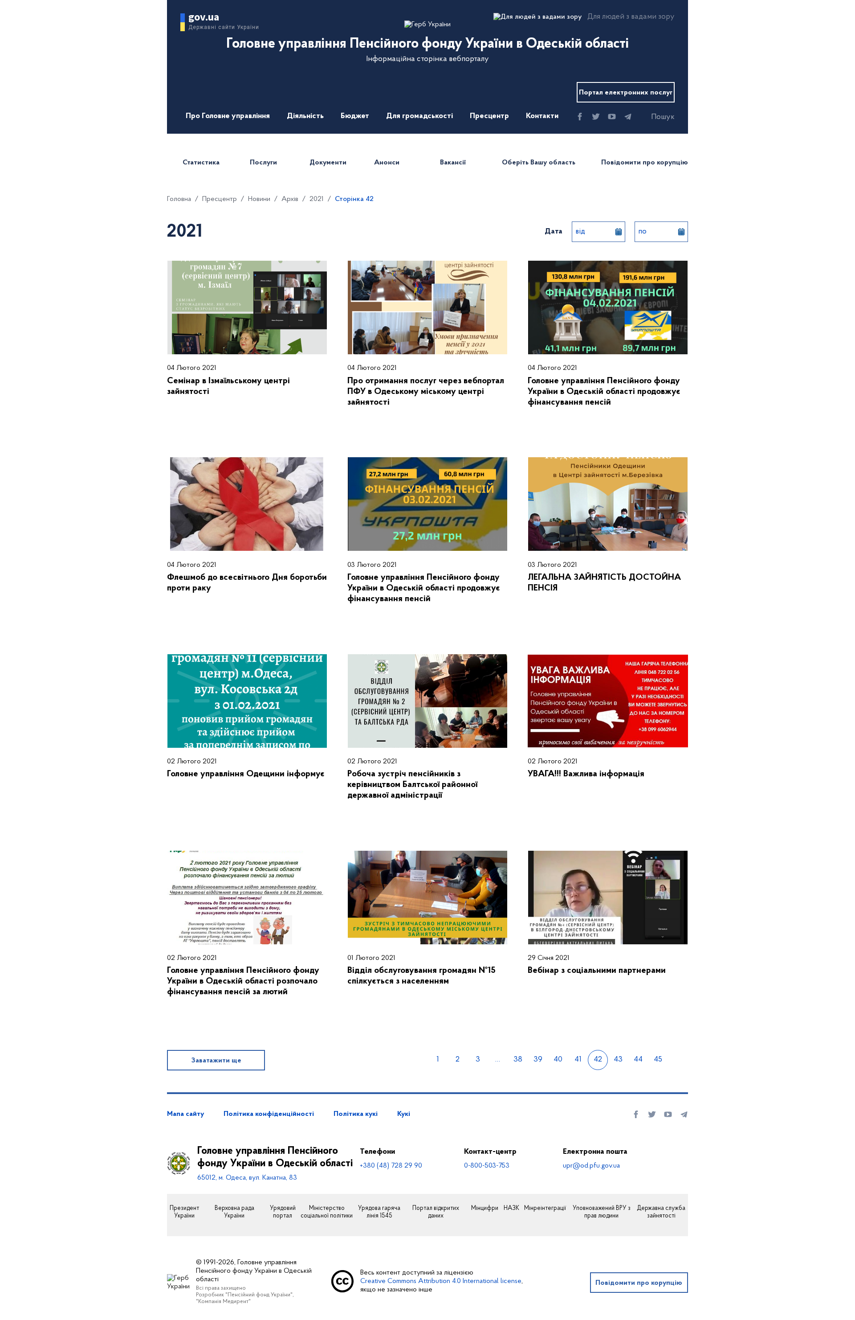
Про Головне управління (228, 116)
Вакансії (453, 162)
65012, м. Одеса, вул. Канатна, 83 (247, 1177)
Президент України (184, 1212)
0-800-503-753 (486, 1165)
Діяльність (305, 116)
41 (578, 1060)
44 (638, 1060)
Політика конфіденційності (269, 1114)
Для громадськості (419, 116)
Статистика (201, 162)
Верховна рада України (234, 1212)
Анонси (386, 162)
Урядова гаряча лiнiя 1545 (379, 1212)
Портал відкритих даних (435, 1212)
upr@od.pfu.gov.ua (591, 1165)
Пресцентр (489, 116)
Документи (327, 162)
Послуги (263, 162)
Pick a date (618, 231)
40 (558, 1060)
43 (618, 1060)
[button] (655, 117)
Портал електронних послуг (625, 92)
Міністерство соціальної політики (327, 1212)
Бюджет (355, 116)
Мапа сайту (185, 1114)
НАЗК (511, 1208)
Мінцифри (484, 1208)
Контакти (542, 116)
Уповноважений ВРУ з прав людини (602, 1212)
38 (517, 1060)
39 (537, 1060)
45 (658, 1060)
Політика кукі (356, 1114)
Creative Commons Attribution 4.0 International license (440, 1281)
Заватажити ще (216, 1060)
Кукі (403, 1114)
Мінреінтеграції (545, 1208)
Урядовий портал (283, 1212)
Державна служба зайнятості (661, 1212)
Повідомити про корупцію (644, 162)
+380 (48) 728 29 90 (391, 1165)
